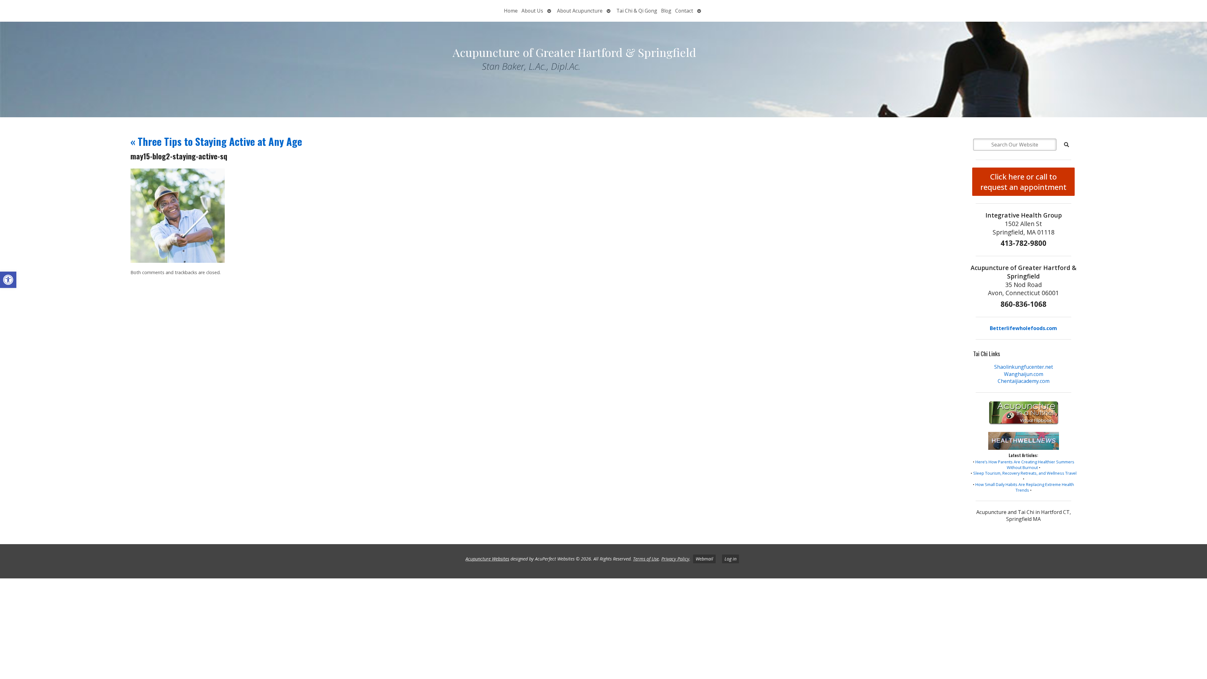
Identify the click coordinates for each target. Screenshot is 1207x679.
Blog (666, 10)
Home (511, 10)
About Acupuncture (580, 10)
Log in (730, 559)
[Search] (1066, 144)
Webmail (704, 559)
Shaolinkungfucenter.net (1023, 366)
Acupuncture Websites (487, 559)
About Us (532, 10)
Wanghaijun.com (1023, 374)
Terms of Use (646, 559)
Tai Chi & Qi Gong (636, 10)
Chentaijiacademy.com (1024, 381)
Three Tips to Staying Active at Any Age (216, 141)
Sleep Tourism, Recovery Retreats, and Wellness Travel (1025, 473)
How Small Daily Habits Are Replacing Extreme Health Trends (1024, 487)
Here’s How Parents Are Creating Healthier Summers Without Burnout (1024, 464)
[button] (8, 280)
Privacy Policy (675, 559)
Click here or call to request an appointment (1023, 181)
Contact (684, 10)
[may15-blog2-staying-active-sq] (177, 260)
